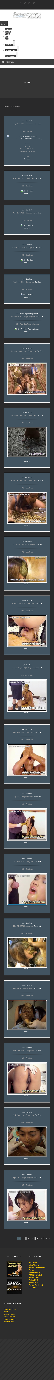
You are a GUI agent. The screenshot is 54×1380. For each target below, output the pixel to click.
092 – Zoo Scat (27, 859)
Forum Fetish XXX (36, 1285)
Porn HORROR (34, 1273)
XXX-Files (33, 1263)
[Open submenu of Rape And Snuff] (18, 48)
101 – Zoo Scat (27, 541)
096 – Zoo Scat (27, 794)
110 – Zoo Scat (27, 210)
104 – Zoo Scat (27, 348)
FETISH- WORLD (35, 1275)
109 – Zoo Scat (27, 244)
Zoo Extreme (9, 1322)
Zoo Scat (38, 124)
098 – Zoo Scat (27, 665)
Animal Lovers (9, 1314)
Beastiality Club (10, 1319)
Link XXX (32, 1288)
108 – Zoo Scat (27, 279)
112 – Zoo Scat (27, 121)
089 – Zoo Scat (27, 1048)
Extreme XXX (34, 1278)
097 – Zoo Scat (27, 729)
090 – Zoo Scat (27, 985)
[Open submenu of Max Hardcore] (17, 54)
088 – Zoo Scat (27, 1112)
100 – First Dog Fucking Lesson (27, 314)
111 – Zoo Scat (27, 175)
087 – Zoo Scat (27, 1175)
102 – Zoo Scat (27, 477)
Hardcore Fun (34, 1283)
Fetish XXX (33, 1280)
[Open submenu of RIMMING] (14, 43)
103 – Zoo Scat (27, 412)
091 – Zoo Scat (27, 923)
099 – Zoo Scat (27, 600)
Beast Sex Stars (10, 1309)
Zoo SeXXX (8, 1312)
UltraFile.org (34, 1265)
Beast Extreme (9, 1317)
